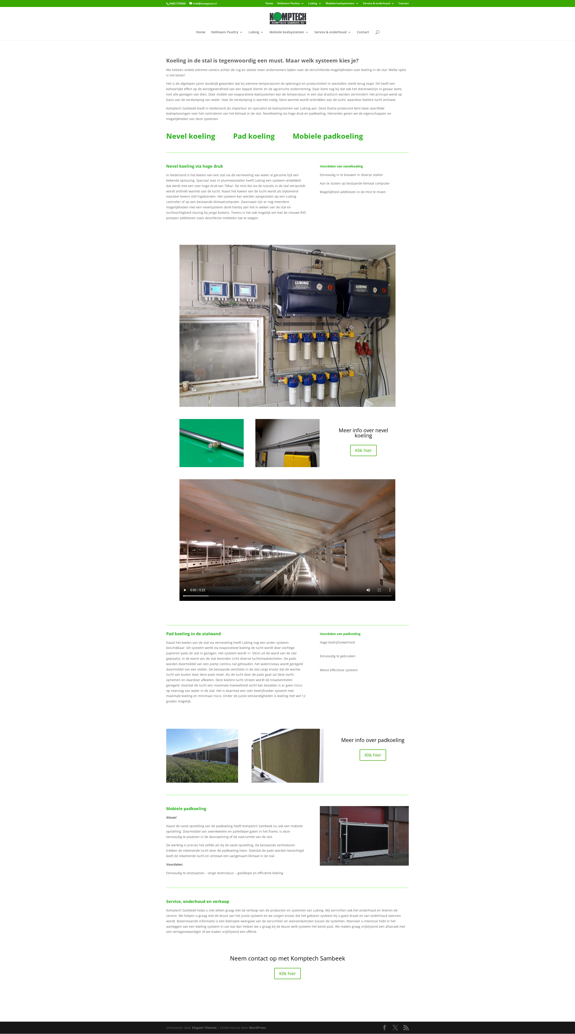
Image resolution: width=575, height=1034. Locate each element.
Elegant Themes (204, 1027)
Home (269, 3)
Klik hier (363, 450)
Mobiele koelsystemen (340, 3)
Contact (403, 3)
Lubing (312, 3)
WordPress (257, 1027)
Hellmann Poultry (288, 3)
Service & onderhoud (376, 3)
